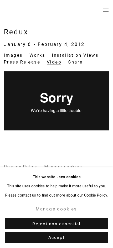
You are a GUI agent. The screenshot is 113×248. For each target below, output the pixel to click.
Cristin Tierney (35, 10)
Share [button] (75, 62)
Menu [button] (105, 10)
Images (13, 55)
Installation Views (75, 55)
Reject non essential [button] (56, 223)
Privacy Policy (20, 166)
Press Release (22, 62)
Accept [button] (56, 237)
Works (37, 55)
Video (54, 62)
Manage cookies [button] (63, 166)
